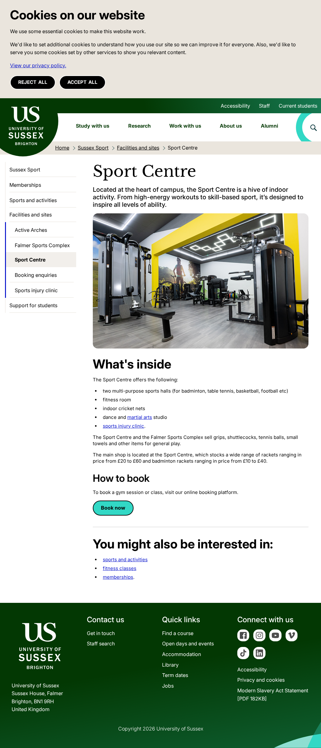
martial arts (139, 417)
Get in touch (101, 633)
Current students (298, 106)
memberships (118, 577)
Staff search (101, 643)
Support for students (33, 305)
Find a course (177, 633)
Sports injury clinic (36, 290)
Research (139, 126)
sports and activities (125, 559)
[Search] (308, 127)
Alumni (269, 126)
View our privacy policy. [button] (38, 65)
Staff (264, 106)
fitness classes (119, 568)
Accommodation (181, 654)
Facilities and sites (30, 214)
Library (170, 665)
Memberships (25, 185)
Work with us (185, 126)
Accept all (82, 82)
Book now (113, 508)
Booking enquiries (36, 275)
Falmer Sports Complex (42, 245)
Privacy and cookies (261, 680)
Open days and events (188, 643)
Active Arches (31, 230)
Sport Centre (30, 260)
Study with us (92, 126)
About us (231, 126)
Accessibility (235, 106)
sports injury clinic (123, 426)
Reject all (32, 82)
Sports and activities (33, 200)
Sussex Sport (24, 169)
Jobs (168, 686)
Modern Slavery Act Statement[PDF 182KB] (272, 694)
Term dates (175, 675)
